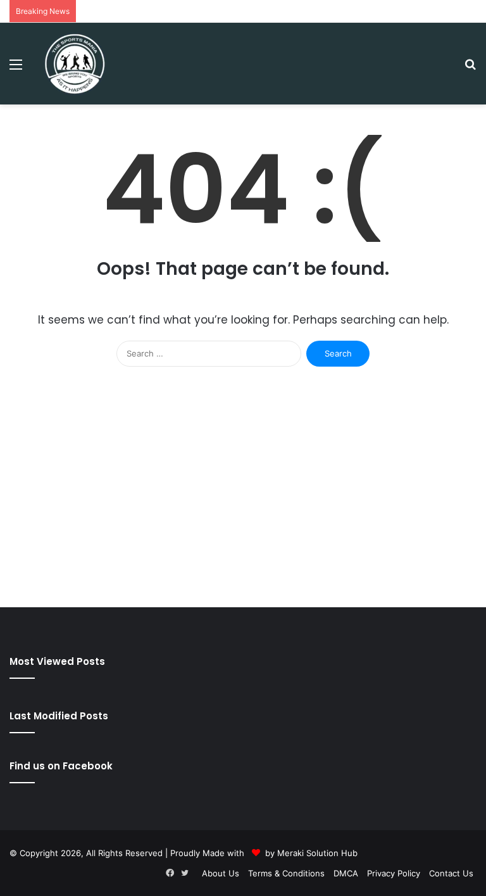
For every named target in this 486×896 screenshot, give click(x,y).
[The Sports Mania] (74, 64)
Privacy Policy (393, 873)
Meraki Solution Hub (317, 853)
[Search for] (470, 68)
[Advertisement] (243, 499)
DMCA (345, 873)
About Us (220, 873)
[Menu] (15, 68)
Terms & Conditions (286, 873)
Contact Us (451, 873)
